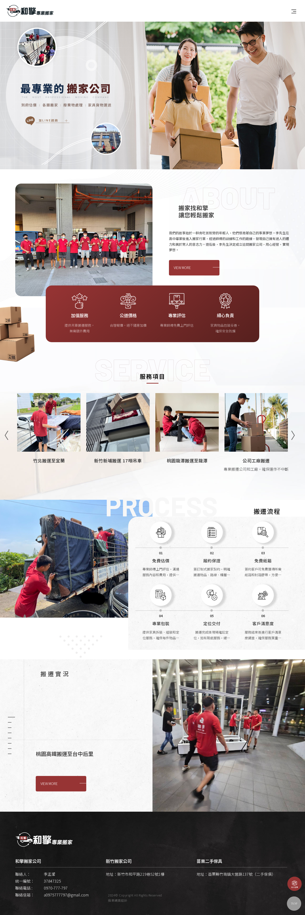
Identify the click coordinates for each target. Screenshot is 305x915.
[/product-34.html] (187, 441)
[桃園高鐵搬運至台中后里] (228, 735)
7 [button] (9, 748)
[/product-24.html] (48, 441)
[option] (152, 93)
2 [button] (9, 722)
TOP (294, 903)
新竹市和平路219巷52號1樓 (140, 874)
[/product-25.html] (256, 441)
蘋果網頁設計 (117, 900)
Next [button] (293, 432)
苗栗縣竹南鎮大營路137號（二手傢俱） (241, 874)
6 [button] (9, 743)
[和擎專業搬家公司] (30, 10)
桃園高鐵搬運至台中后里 (64, 753)
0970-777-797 (56, 888)
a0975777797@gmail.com (66, 895)
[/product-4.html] (118, 441)
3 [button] (9, 727)
